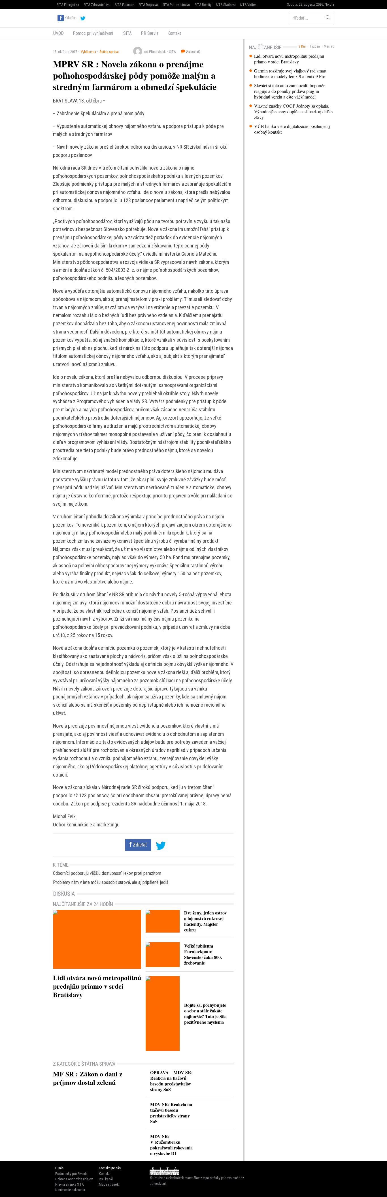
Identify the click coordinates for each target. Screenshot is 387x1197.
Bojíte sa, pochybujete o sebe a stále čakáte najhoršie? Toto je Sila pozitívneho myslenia (205, 1013)
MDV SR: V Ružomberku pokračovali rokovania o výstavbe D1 (171, 1145)
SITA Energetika (68, 5)
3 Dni (302, 46)
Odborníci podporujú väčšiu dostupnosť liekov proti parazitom (107, 873)
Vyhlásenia (88, 52)
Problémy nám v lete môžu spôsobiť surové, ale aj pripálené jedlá (110, 882)
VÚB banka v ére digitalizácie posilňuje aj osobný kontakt (292, 129)
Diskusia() (192, 51)
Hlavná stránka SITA (69, 1184)
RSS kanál (106, 1179)
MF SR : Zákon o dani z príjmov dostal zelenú (87, 1078)
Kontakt (174, 33)
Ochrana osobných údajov (74, 1179)
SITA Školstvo (226, 5)
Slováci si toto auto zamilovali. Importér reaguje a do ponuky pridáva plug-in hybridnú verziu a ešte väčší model (289, 91)
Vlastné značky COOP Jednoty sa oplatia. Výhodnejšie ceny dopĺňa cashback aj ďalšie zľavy (293, 111)
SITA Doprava (148, 5)
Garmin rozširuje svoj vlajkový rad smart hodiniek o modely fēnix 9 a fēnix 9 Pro (290, 73)
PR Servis (149, 33)
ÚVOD (58, 33)
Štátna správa (109, 52)
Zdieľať (139, 845)
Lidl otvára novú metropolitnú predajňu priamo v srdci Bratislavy (289, 59)
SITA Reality (203, 5)
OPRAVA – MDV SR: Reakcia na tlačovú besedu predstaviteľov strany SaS (171, 1081)
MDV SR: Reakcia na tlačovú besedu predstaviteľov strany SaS (171, 1113)
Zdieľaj (70, 17)
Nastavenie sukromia (70, 1190)
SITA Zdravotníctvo (97, 5)
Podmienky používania (71, 1174)
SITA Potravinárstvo (176, 5)
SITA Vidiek (248, 5)
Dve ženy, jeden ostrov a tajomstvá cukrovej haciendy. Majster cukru (205, 921)
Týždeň (315, 46)
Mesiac (329, 46)
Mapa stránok (109, 1184)
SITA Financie (124, 5)
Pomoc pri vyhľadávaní (93, 33)
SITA (127, 33)
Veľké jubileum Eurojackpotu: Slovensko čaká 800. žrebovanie (203, 954)
